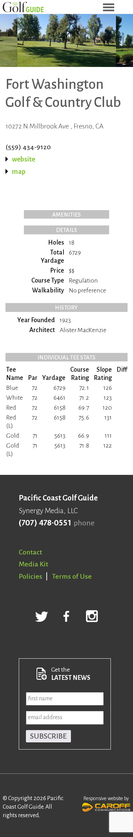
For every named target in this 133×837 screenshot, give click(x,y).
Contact (30, 552)
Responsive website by (106, 798)
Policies (30, 576)
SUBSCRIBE (48, 736)
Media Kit (33, 564)
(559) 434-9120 (28, 147)
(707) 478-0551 (45, 523)
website (23, 159)
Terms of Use (72, 576)
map (19, 171)
